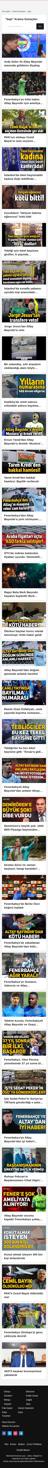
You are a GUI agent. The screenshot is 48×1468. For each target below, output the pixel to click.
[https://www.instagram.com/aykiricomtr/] (15, 1433)
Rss (6, 1444)
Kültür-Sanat (32, 1396)
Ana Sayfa (6, 11)
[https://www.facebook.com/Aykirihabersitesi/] (4, 1433)
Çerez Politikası (34, 1444)
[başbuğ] (21, 1433)
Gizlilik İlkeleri (23, 1450)
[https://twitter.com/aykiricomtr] (10, 1433)
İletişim (21, 1444)
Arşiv (20, 1412)
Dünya (7, 1391)
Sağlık (29, 1400)
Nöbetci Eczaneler (10, 1426)
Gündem (8, 1396)
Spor (28, 1404)
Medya (7, 1400)
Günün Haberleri (26, 1408)
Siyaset (7, 1404)
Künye (13, 1444)
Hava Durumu (8, 1422)
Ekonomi (30, 1391)
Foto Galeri (7, 1408)
